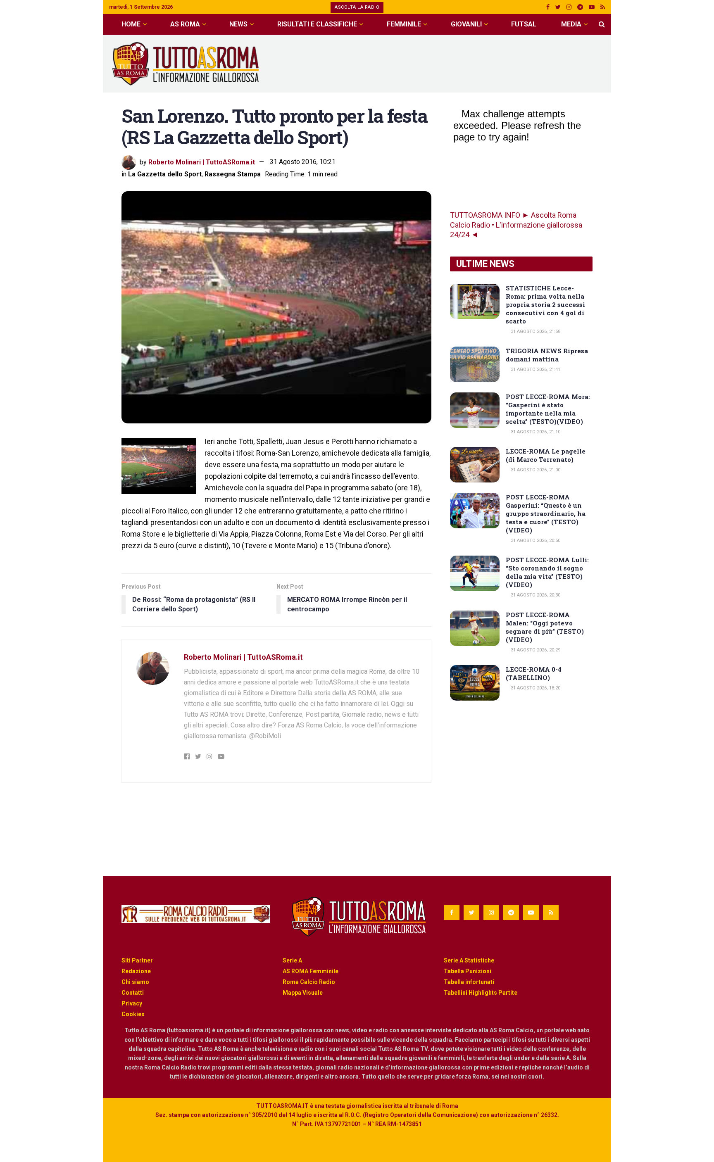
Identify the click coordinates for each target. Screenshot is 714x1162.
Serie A (292, 960)
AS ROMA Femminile (310, 971)
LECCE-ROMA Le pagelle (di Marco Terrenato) (545, 455)
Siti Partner (137, 960)
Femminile (404, 24)
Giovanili (466, 24)
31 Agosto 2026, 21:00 (534, 470)
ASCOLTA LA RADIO (357, 7)
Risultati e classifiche (317, 24)
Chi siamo (135, 982)
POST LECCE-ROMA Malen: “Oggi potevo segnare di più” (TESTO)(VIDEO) (545, 627)
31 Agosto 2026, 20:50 (534, 540)
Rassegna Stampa (233, 174)
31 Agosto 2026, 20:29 (534, 650)
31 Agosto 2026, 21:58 (534, 331)
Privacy (131, 1003)
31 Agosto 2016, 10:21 (303, 162)
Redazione (136, 971)
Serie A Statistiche (469, 960)
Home (130, 24)
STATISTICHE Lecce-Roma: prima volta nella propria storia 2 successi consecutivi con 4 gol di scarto (545, 304)
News (238, 24)
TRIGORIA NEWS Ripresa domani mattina (547, 355)
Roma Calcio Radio (309, 982)
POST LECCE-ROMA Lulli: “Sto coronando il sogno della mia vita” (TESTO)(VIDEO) (547, 572)
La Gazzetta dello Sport (165, 174)
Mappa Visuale (303, 992)
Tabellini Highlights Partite (480, 992)
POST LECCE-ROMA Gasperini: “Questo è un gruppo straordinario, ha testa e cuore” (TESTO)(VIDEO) (545, 513)
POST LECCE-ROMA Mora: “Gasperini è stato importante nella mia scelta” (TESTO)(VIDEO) (548, 408)
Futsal (523, 24)
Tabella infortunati (469, 982)
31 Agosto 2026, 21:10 (534, 432)
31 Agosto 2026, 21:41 (534, 369)
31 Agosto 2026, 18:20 (534, 688)
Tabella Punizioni (467, 971)
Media (571, 24)
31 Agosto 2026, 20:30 (534, 595)
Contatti (132, 992)
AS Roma (185, 24)
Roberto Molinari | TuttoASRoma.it (201, 162)
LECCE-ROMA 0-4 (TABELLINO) (534, 673)
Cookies (133, 1014)
